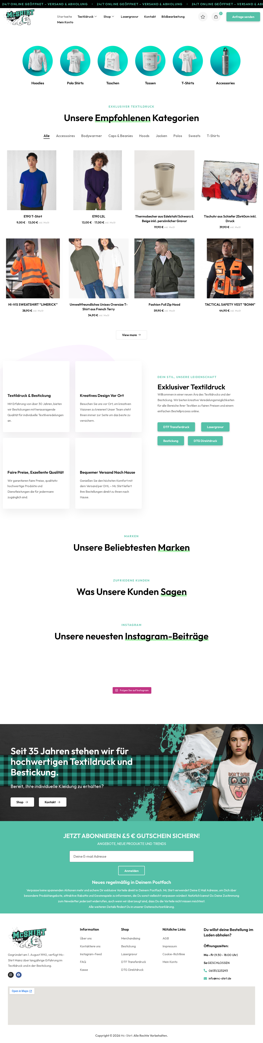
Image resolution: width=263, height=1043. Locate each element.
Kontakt (150, 16)
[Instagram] (11, 975)
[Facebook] (19, 975)
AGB (165, 938)
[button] (243, 16)
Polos (177, 136)
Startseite (64, 16)
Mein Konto (65, 22)
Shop (107, 16)
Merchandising (130, 938)
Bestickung (128, 946)
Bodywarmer (91, 136)
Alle (47, 136)
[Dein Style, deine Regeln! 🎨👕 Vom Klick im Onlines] (164, 666)
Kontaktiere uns (90, 946)
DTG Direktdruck (132, 970)
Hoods (144, 136)
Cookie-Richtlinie (173, 954)
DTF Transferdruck (133, 962)
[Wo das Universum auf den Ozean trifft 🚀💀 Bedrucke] (229, 666)
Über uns (86, 938)
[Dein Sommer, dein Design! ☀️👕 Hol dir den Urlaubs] (33, 666)
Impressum (169, 946)
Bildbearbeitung (173, 16)
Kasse (84, 970)
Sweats (194, 136)
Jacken (161, 136)
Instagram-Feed (91, 954)
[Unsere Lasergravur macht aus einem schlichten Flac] (99, 666)
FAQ (83, 962)
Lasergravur (129, 16)
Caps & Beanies (120, 136)
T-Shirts (213, 136)
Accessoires (65, 136)
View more (129, 335)
